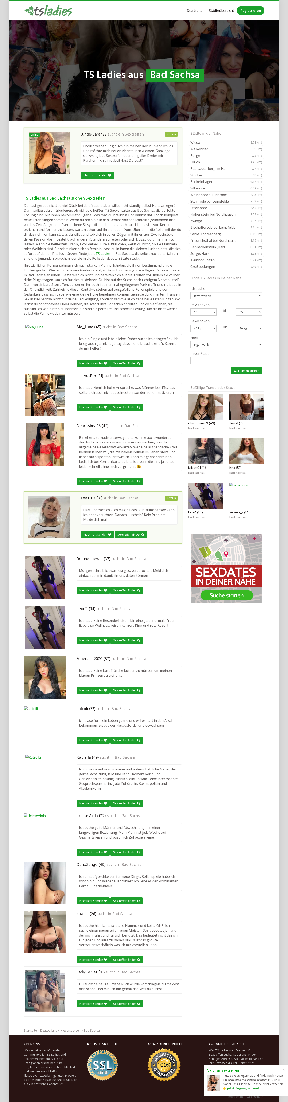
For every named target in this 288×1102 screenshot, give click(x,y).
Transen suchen (248, 371)
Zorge (226, 155)
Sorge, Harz (226, 253)
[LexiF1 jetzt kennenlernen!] (45, 627)
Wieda (226, 142)
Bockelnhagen (226, 181)
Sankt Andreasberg (226, 234)
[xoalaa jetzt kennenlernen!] (45, 932)
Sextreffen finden (125, 363)
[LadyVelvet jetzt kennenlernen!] (45, 991)
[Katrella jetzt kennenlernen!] (45, 776)
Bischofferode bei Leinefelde (226, 227)
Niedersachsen (70, 1030)
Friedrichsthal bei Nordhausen (226, 240)
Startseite (195, 10)
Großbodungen (226, 266)
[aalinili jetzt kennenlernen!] (45, 727)
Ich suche (197, 288)
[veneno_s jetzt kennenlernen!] (246, 496)
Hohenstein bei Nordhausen (226, 214)
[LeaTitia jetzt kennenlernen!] (49, 517)
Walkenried (226, 149)
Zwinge (226, 221)
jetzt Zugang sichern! (243, 1088)
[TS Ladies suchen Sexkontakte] (48, 10)
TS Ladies (103, 253)
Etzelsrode (226, 208)
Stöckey (226, 175)
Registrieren (250, 10)
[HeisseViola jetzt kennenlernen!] (45, 834)
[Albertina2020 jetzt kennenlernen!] (45, 677)
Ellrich (226, 162)
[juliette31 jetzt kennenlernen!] (205, 451)
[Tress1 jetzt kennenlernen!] (246, 407)
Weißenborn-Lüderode (226, 194)
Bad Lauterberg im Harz (226, 168)
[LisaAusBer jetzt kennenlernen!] (45, 395)
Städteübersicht (221, 10)
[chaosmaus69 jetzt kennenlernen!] (205, 407)
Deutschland (48, 1030)
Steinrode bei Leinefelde (226, 201)
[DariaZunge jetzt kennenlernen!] (45, 883)
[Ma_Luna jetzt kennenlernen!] (45, 346)
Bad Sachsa (127, 327)
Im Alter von (200, 304)
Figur (194, 337)
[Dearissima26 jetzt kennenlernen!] (45, 444)
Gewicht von (200, 321)
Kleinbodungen (226, 260)
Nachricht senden (95, 175)
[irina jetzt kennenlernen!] (246, 451)
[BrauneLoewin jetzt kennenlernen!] (45, 577)
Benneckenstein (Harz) (226, 247)
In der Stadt (199, 353)
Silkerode (226, 188)
